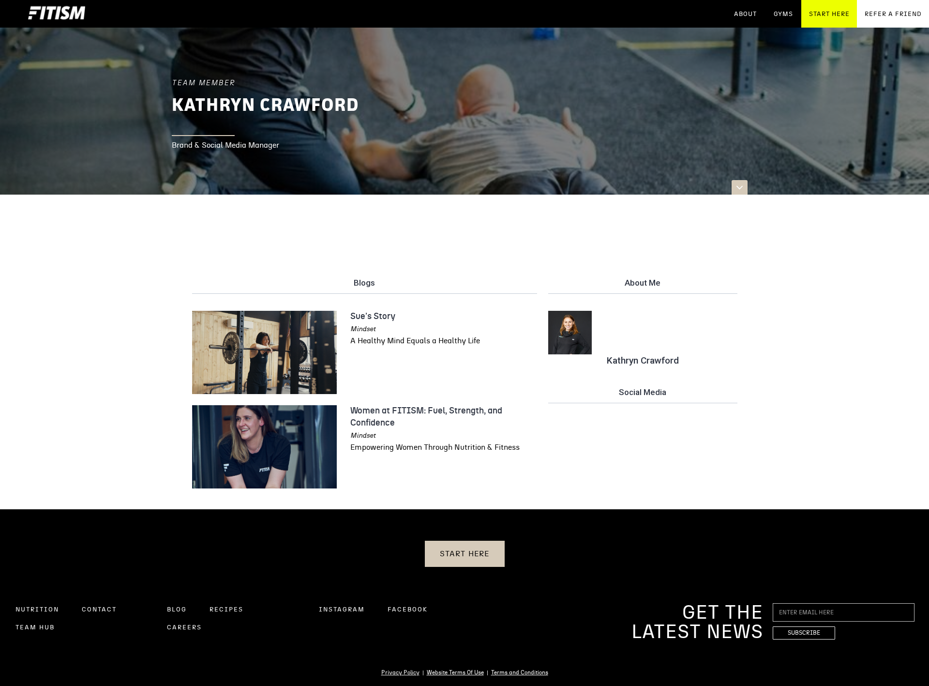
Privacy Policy (400, 672)
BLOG (177, 610)
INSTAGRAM (342, 610)
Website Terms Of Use (455, 672)
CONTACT (99, 610)
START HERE (829, 14)
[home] (56, 14)
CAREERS (184, 628)
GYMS (783, 14)
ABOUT (745, 14)
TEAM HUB (35, 628)
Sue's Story (372, 316)
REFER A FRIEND (893, 14)
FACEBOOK (408, 610)
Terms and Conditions (519, 672)
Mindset (363, 329)
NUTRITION (37, 610)
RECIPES (226, 610)
